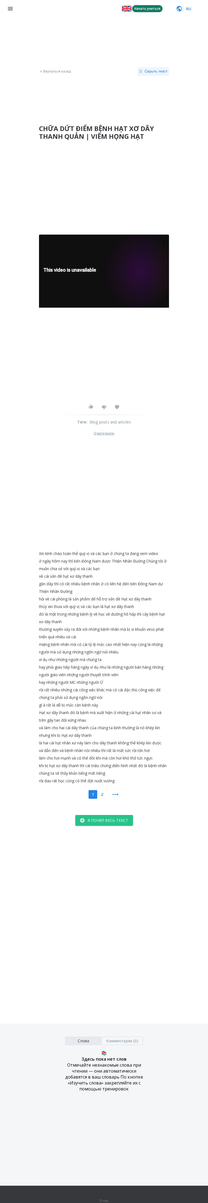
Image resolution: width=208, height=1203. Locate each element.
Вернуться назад (57, 71)
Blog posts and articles (110, 422)
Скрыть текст (156, 71)
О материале (104, 433)
